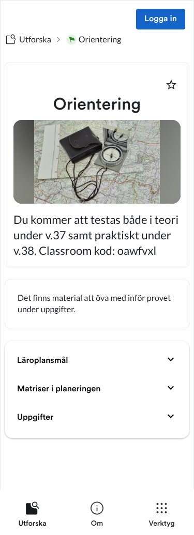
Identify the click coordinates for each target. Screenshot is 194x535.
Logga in (160, 19)
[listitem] (32, 516)
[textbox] (97, 304)
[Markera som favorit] (171, 84)
